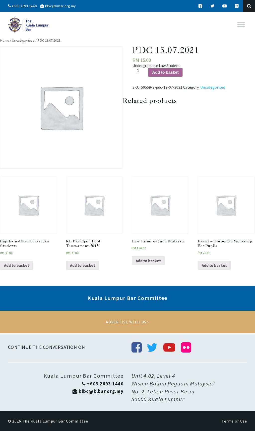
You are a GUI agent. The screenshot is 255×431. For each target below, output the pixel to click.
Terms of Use (234, 421)
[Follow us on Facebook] (200, 6)
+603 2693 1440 (24, 6)
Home (4, 40)
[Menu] (241, 25)
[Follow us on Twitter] (213, 6)
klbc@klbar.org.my (60, 6)
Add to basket (165, 72)
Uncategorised (23, 40)
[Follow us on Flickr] (237, 6)
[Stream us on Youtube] (225, 6)
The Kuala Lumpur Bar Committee (55, 421)
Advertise (127, 322)
